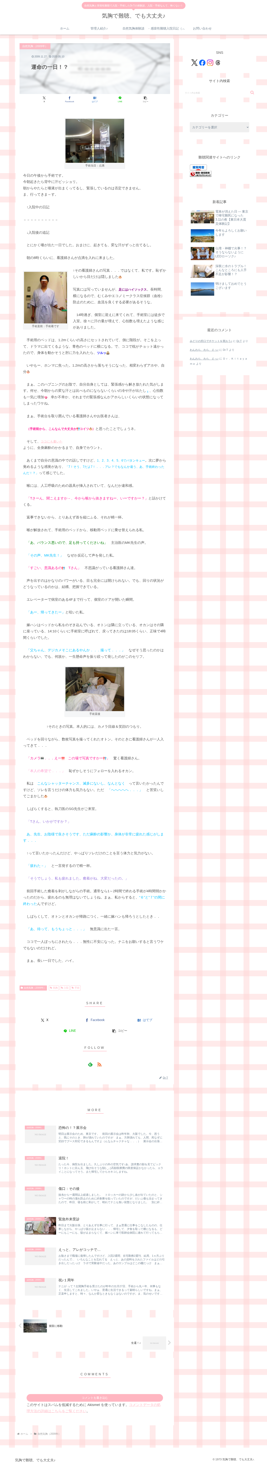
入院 (66, 987)
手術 (77, 987)
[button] (145, 99)
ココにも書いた (52, 441)
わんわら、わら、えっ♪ (204, 349)
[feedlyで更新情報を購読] (90, 1064)
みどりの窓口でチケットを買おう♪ (211, 341)
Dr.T (239, 341)
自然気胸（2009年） (35, 987)
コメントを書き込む (95, 1397)
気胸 (55, 987)
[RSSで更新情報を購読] (99, 1064)
